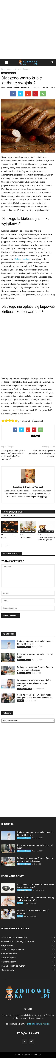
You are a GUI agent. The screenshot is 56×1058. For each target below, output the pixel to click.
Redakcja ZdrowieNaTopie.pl (17, 88)
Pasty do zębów (8, 957)
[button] (52, 62)
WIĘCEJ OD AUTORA (12, 516)
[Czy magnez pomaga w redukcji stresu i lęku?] (8, 657)
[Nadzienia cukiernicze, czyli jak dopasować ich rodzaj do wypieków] (46, 527)
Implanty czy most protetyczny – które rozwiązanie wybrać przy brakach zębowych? (34, 683)
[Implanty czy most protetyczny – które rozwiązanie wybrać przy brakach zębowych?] (8, 683)
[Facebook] (24, 1041)
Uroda (20, 903)
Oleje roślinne (7, 945)
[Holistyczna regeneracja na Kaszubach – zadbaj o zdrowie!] (8, 644)
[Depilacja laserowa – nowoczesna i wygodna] (8, 914)
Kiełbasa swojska (22, 259)
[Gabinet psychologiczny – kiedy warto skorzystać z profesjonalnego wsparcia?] (8, 698)
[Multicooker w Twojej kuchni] (9, 527)
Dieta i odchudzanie (8, 73)
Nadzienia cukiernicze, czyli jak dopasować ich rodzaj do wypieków (46, 537)
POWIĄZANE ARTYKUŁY (13, 512)
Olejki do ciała (7, 970)
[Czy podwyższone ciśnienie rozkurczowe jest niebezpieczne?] (8, 888)
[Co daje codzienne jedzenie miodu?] (28, 527)
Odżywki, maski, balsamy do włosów (17, 941)
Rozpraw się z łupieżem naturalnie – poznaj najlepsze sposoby (42, 453)
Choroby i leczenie (24, 689)
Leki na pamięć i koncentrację (14, 937)
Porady (20, 701)
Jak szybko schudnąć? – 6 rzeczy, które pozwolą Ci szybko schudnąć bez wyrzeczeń (13, 454)
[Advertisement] (28, 29)
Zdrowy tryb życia (24, 647)
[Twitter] (31, 1041)
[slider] (9, 420)
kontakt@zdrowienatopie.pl (38, 1023)
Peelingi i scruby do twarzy (13, 966)
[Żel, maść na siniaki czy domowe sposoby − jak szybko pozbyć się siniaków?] (8, 901)
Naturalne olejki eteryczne (12, 949)
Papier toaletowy (8, 961)
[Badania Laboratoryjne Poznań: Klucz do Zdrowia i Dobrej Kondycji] (8, 670)
